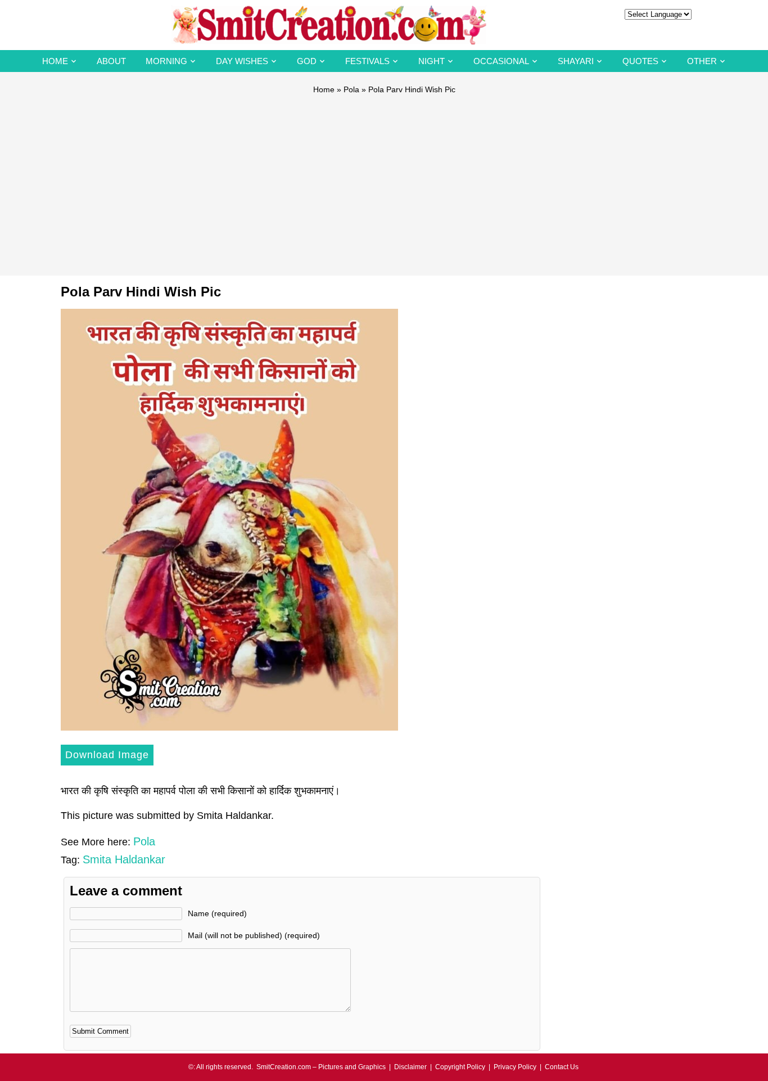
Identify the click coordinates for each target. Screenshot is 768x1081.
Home (55, 61)
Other (702, 61)
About (111, 61)
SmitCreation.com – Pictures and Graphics (321, 1067)
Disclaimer (410, 1067)
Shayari (576, 61)
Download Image (107, 754)
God (307, 61)
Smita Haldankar (124, 859)
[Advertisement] (384, 180)
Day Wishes (242, 61)
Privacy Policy (515, 1067)
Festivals (367, 61)
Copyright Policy (460, 1067)
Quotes (640, 61)
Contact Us (562, 1067)
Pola (351, 89)
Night (431, 61)
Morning (166, 61)
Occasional (501, 61)
